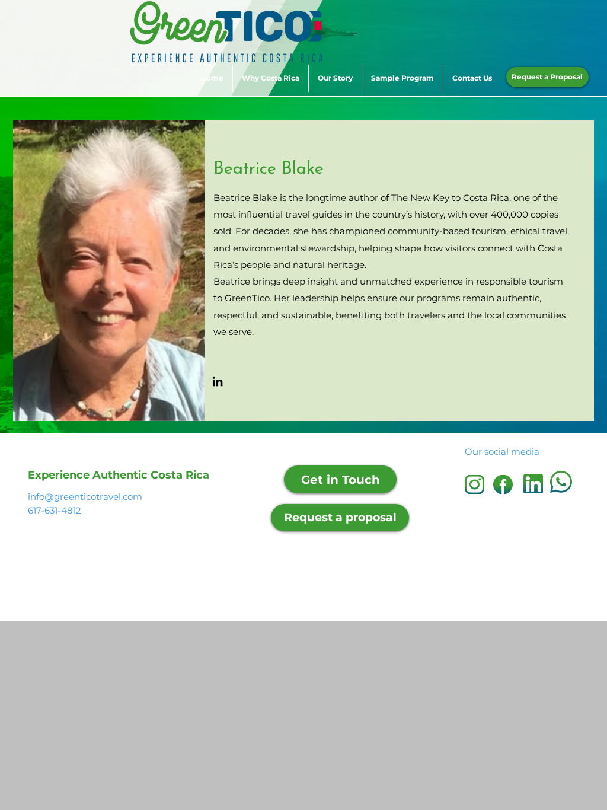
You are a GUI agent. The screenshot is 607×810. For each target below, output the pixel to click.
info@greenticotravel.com (85, 496)
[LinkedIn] (217, 381)
